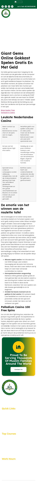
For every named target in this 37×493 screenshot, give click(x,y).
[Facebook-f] (2, 6)
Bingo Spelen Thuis (8, 110)
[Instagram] (6, 6)
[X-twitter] (12, 6)
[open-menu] (34, 13)
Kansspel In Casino (8, 112)
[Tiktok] (9, 6)
